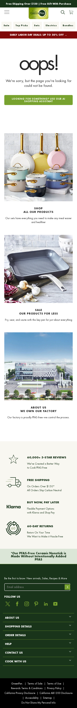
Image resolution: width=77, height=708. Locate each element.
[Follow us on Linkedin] (45, 603)
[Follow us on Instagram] (26, 603)
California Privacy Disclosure (19, 693)
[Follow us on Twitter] (7, 603)
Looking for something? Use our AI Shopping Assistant (38, 100)
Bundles (68, 25)
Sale (6, 25)
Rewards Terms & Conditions (27, 688)
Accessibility (31, 697)
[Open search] (63, 12)
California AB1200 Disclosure (56, 693)
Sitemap (47, 697)
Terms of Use (54, 683)
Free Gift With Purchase (55, 3)
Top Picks (21, 25)
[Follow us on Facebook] (17, 603)
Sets (37, 25)
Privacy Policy (54, 688)
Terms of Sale (34, 683)
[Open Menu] (6, 12)
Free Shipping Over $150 (22, 3)
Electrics (51, 25)
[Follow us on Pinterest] (36, 603)
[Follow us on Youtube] (55, 603)
